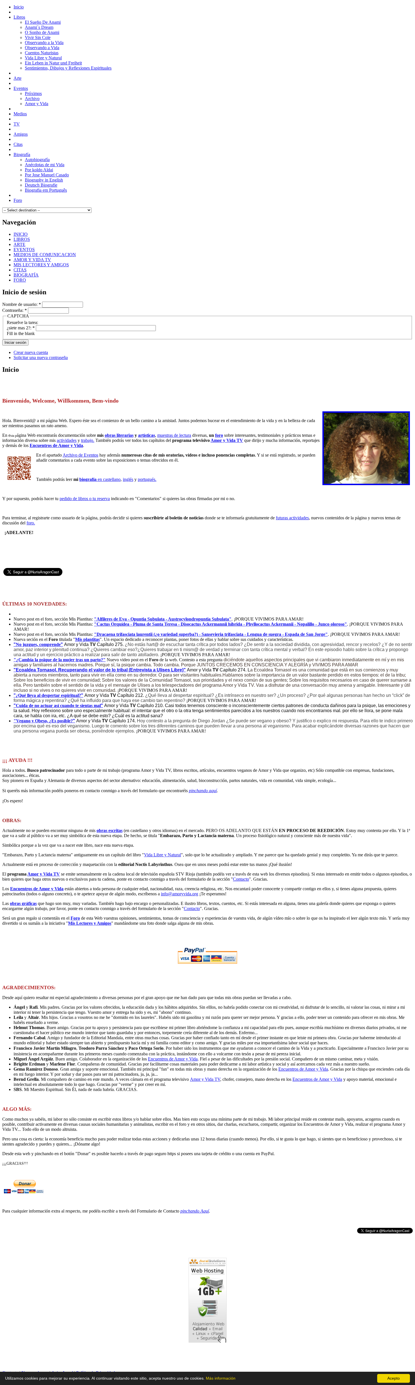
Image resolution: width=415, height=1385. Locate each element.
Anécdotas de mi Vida (44, 164)
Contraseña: (14, 310)
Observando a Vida (42, 47)
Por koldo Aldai (39, 169)
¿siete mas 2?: (21, 327)
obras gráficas (23, 903)
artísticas (146, 435)
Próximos (33, 93)
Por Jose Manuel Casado (47, 174)
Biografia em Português (46, 190)
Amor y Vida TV (227, 440)
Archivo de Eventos (80, 455)
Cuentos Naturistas (41, 52)
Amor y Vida (36, 103)
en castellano (100, 479)
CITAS (20, 269)
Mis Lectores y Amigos (89, 923)
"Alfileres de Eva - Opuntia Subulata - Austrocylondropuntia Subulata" (162, 619)
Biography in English (44, 180)
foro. (31, 522)
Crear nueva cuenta (31, 352)
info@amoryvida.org (179, 893)
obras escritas (110, 830)
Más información (220, 1378)
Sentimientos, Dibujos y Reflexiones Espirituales (68, 68)
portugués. (147, 479)
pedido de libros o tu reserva (85, 498)
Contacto (241, 879)
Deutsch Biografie (41, 185)
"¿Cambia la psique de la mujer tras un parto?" (60, 659)
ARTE (19, 244)
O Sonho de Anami (42, 32)
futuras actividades (292, 517)
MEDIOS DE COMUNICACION (45, 254)
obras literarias (119, 435)
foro (219, 435)
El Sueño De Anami (43, 22)
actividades (67, 440)
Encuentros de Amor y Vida (56, 445)
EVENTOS (24, 249)
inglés (128, 479)
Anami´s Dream (39, 27)
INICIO (21, 234)
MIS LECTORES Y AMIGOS (41, 264)
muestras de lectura (174, 435)
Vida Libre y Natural (43, 57)
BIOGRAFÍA (26, 275)
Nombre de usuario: (21, 304)
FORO (20, 280)
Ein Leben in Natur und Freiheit (53, 63)
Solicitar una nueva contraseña (41, 357)
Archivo (32, 98)
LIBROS (22, 239)
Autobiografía (37, 159)
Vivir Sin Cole (38, 37)
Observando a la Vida (44, 42)
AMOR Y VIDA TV (32, 259)
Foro (75, 918)
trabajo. (87, 440)
